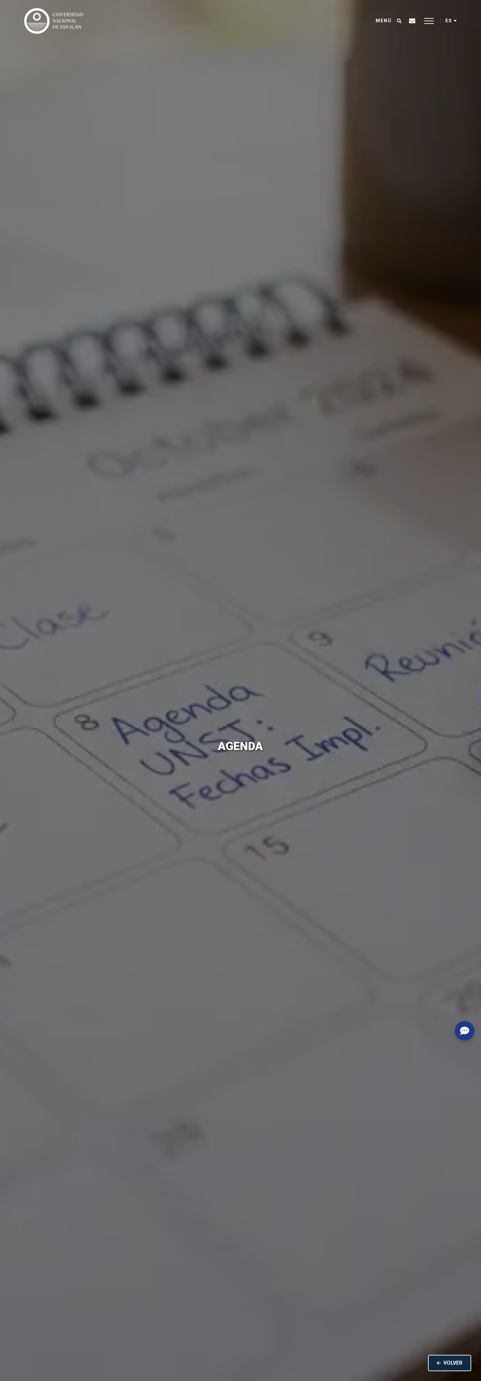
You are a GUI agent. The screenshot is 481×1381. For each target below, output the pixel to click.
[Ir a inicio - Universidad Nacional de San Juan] (53, 21)
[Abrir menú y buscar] (399, 21)
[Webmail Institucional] (412, 21)
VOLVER (452, 1363)
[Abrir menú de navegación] (429, 21)
